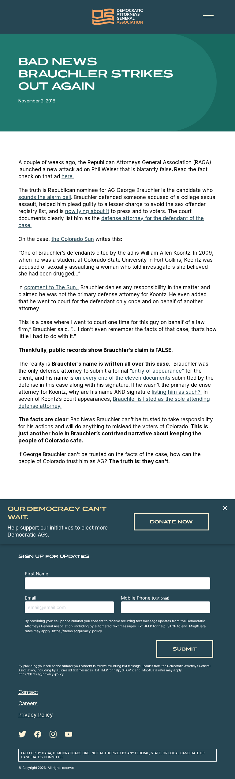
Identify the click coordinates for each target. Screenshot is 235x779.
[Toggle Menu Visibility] (208, 17)
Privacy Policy (35, 715)
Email (30, 598)
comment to (51, 287)
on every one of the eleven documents (122, 378)
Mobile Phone (145, 598)
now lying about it (87, 211)
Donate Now (171, 521)
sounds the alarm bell (44, 197)
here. (68, 176)
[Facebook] (37, 734)
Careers (28, 703)
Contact (28, 692)
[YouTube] (68, 734)
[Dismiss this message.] (224, 508)
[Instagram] (53, 734)
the (72, 239)
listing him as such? (177, 392)
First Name (36, 574)
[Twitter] (22, 734)
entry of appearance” (158, 371)
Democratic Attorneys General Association (117, 17)
